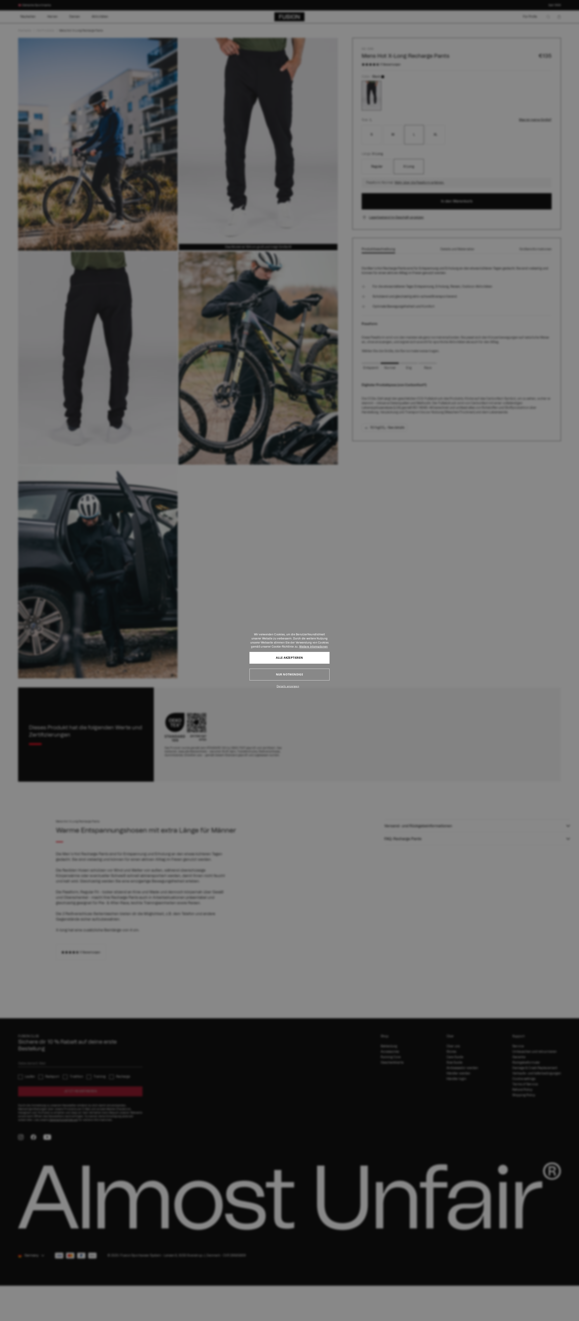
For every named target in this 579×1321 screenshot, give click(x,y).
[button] (289, 686)
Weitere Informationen (313, 646)
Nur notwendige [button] (289, 674)
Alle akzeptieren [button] (289, 658)
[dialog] (289, 660)
